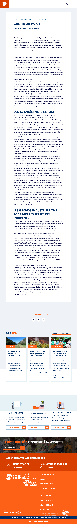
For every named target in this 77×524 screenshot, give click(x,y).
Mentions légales (47, 484)
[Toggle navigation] (74, 3)
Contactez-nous (47, 474)
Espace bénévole (47, 500)
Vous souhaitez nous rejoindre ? (25, 458)
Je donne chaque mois (38, 521)
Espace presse (45, 496)
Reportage (33, 19)
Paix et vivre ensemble (21, 19)
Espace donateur (47, 505)
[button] (14, 448)
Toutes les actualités (61, 333)
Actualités (44, 510)
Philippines (44, 19)
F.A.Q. (42, 479)
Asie (38, 19)
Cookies (51, 488)
